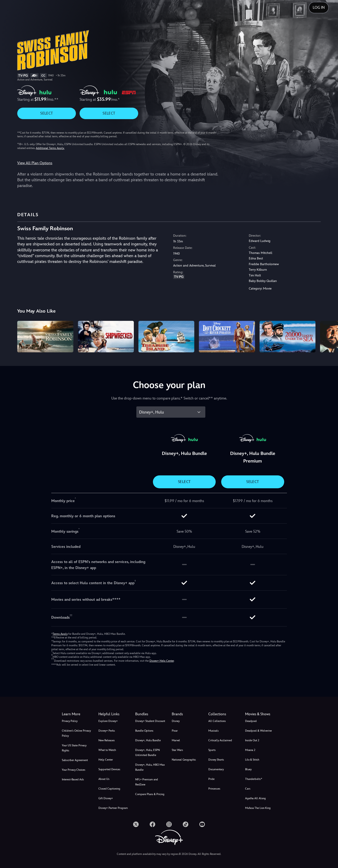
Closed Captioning (109, 788)
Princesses (214, 788)
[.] (136, 824)
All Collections (217, 721)
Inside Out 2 (252, 740)
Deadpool (251, 721)
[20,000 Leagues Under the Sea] (287, 336)
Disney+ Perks (106, 730)
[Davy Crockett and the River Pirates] (227, 336)
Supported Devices (109, 769)
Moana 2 (250, 750)
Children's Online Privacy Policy (76, 733)
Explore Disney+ (108, 721)
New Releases (106, 740)
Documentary (216, 769)
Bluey (248, 769)
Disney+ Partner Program (113, 808)
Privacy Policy (69, 721)
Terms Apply (60, 633)
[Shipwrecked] (106, 336)
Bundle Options (144, 730)
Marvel (176, 740)
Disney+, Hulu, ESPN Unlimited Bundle (147, 752)
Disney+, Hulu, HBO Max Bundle (150, 767)
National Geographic (184, 759)
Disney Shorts (216, 759)
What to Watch (107, 750)
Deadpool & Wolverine (258, 730)
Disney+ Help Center (161, 660)
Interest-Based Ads (73, 779)
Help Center (105, 759)
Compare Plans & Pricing (149, 794)
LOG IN (319, 7)
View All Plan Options (34, 163)
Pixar (175, 730)
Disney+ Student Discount (150, 721)
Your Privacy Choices (73, 769)
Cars (247, 788)
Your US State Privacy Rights (74, 748)
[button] (113, 714)
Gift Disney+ (105, 798)
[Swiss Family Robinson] (45, 336)
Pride (211, 779)
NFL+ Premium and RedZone (146, 782)
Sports (212, 750)
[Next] (329, 336)
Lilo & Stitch (252, 759)
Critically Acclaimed (220, 740)
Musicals (213, 730)
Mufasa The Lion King (258, 808)
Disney (176, 721)
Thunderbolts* (253, 779)
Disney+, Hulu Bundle (148, 740)
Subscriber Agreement (75, 760)
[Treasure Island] (166, 336)
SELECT (46, 113)
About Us (103, 779)
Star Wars (177, 750)
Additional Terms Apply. (50, 148)
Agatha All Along (255, 798)
